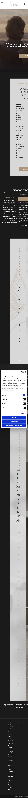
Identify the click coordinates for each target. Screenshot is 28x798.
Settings (22, 413)
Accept (14, 417)
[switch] (24, 399)
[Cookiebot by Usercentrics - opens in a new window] (20, 372)
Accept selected (14, 421)
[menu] (2, 3)
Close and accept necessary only (14, 425)
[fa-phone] (25, 5)
